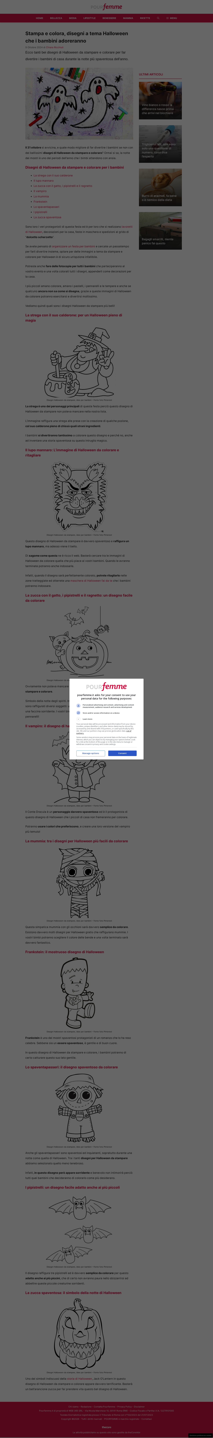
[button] (106, 719)
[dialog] (106, 719)
